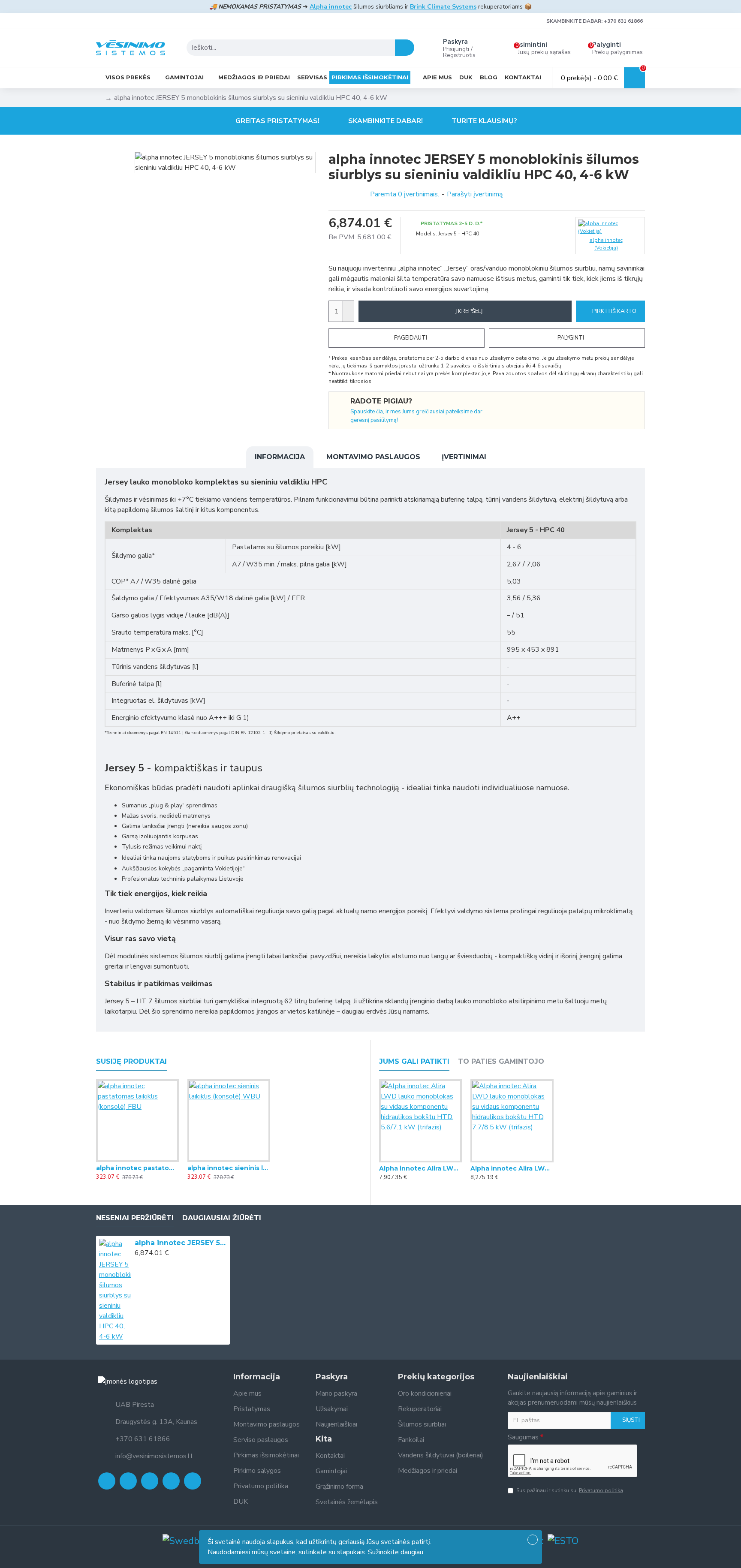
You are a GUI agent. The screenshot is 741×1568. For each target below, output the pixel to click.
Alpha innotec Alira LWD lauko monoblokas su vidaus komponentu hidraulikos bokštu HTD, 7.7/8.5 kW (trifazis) (511, 1168)
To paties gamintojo (501, 1061)
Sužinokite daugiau (395, 1552)
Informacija (280, 457)
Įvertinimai (464, 457)
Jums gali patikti (414, 1061)
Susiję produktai (131, 1061)
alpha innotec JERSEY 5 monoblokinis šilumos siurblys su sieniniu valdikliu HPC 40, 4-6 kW (181, 1243)
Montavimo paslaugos (373, 457)
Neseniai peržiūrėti (135, 1218)
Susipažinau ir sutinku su (569, 1490)
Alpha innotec (331, 7)
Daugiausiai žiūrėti (221, 1218)
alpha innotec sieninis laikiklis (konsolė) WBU (228, 1168)
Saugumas (523, 1437)
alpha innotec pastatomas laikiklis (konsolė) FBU (137, 1168)
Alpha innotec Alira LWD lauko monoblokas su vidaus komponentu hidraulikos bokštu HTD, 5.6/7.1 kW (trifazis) (420, 1168)
